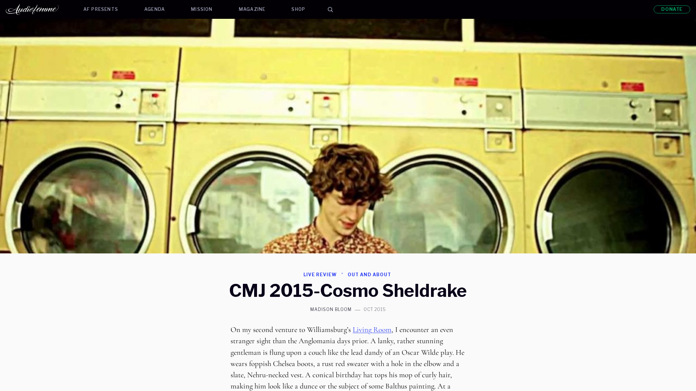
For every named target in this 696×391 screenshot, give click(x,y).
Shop (298, 9)
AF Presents (100, 9)
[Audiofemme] (38, 9)
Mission (201, 9)
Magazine (252, 9)
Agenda (154, 9)
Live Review (320, 274)
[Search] (330, 9)
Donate (672, 9)
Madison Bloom (331, 309)
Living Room (372, 329)
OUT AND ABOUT (369, 274)
